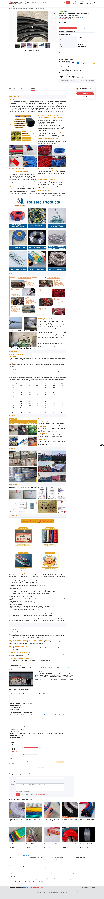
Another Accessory (55, 862)
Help (74, 6)
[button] (64, 2)
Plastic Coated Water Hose (32, 716)
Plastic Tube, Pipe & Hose (39, 8)
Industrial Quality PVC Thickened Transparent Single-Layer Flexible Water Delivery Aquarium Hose (86, 845)
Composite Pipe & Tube (14, 873)
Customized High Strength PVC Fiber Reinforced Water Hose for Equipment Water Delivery (16, 821)
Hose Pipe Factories (13, 878)
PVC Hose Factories (42, 878)
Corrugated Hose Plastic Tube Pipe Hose (78, 873)
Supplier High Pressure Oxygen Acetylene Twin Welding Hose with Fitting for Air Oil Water (51, 821)
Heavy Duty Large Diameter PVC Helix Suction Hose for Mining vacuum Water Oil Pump (34, 821)
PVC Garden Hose (50, 714)
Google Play (19, 887)
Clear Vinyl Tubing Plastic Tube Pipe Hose (61, 873)
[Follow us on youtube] (91, 887)
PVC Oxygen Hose (58, 714)
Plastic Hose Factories (32, 878)
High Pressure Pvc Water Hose (15, 881)
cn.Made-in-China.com (63, 892)
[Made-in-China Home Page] (15, 2)
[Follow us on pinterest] (93, 887)
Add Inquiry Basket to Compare (32, 50)
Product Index (72, 891)
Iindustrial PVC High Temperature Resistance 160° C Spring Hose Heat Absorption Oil (33, 845)
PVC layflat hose (55, 859)
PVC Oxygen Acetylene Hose (14, 859)
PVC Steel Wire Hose (25, 714)
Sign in (94, 3)
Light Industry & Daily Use (17, 8)
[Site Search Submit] (68, 2)
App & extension (81, 6)
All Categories (12, 6)
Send (18, 794)
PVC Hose (19, 714)
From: (14, 778)
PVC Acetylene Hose (66, 714)
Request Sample (79, 31)
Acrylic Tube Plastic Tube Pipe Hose (44, 873)
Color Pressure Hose (65, 878)
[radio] (11, 751)
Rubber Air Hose (23, 716)
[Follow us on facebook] (86, 887)
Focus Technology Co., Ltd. (43, 894)
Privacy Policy (70, 894)
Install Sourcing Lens (39, 887)
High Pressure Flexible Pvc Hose (29, 881)
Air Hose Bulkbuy (41, 881)
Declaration (65, 894)
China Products (33, 891)
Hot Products (27, 891)
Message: (13, 784)
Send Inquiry (68, 28)
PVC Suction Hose (16, 716)
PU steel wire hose (12, 857)
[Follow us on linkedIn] (94, 887)
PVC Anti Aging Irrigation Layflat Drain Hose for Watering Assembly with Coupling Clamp (16, 845)
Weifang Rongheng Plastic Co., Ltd (68, 17)
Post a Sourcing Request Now (42, 794)
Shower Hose (32, 873)
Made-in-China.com (47, 892)
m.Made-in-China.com (54, 892)
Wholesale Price (59, 891)
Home (10, 8)
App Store (11, 887)
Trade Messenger (28, 887)
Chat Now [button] (87, 28)
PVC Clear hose (76, 859)
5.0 (81, 90)
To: (14, 781)
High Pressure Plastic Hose (53, 878)
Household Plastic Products (28, 8)
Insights (77, 891)
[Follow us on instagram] (89, 887)
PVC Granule (32, 862)
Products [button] (28, 2)
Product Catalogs (25, 855)
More (10, 883)
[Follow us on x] (87, 887)
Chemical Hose (22, 878)
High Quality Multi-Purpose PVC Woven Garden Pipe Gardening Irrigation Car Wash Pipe (51, 845)
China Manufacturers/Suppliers (42, 891)
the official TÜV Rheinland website (43, 667)
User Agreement (58, 894)
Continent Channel (66, 891)
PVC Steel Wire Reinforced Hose (36, 857)
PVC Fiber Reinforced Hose (57, 857)
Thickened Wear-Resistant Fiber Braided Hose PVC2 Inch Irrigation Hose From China (69, 845)
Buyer (68, 6)
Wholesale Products (52, 891)
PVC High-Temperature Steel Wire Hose (38, 714)
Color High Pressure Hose (76, 878)
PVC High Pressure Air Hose (79, 857)
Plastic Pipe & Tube (24, 873)
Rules (95, 6)
